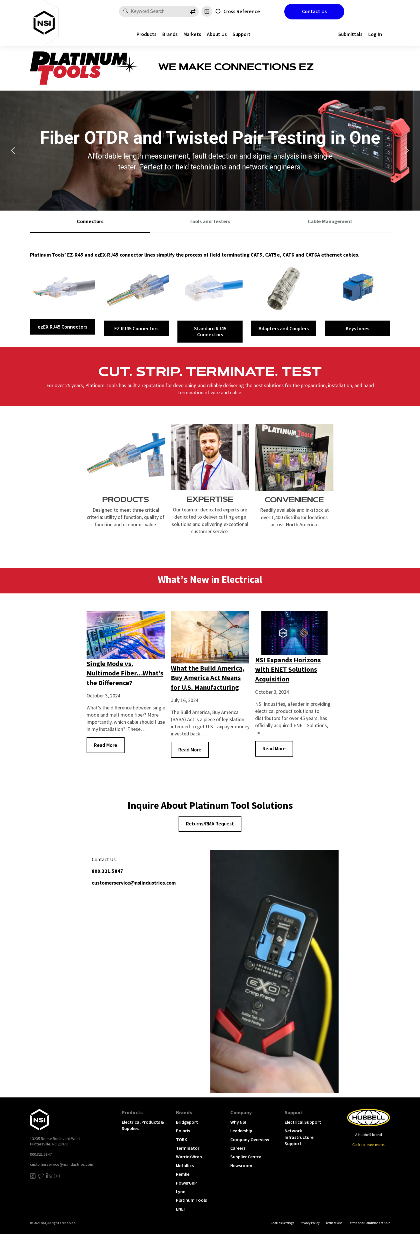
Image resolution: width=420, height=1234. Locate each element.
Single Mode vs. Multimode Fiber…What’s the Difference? (125, 673)
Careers (237, 1148)
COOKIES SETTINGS (282, 1223)
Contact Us (314, 11)
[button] (13, 150)
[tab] (90, 222)
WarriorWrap (189, 1156)
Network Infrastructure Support (299, 1137)
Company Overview (249, 1139)
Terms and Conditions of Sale (369, 1223)
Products (147, 34)
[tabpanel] (210, 290)
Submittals (350, 34)
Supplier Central (246, 1156)
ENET (181, 1209)
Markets (192, 34)
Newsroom (241, 1165)
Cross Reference (241, 11)
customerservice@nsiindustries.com (61, 1164)
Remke (182, 1174)
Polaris (183, 1130)
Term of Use (333, 1223)
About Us (217, 34)
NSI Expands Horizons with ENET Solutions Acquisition (288, 669)
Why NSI (238, 1122)
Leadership (241, 1130)
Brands (170, 34)
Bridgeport (187, 1122)
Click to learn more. (368, 1144)
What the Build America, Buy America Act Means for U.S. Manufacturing (207, 678)
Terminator (187, 1148)
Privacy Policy (310, 1223)
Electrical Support (303, 1122)
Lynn (180, 1191)
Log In (375, 34)
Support (242, 34)
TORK (181, 1139)
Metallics (185, 1165)
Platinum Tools (191, 1200)
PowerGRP (186, 1183)
